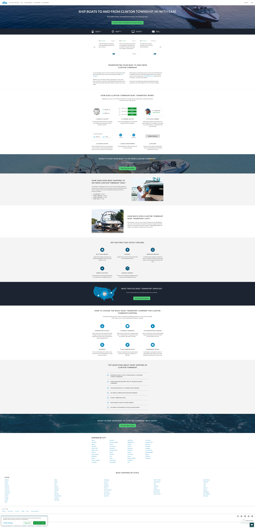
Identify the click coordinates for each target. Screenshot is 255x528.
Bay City (94, 452)
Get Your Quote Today (127, 425)
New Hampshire (108, 489)
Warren (147, 454)
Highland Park (131, 442)
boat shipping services (148, 76)
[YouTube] (248, 516)
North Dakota (157, 481)
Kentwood (130, 450)
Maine (55, 491)
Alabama (7, 479)
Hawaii (6, 499)
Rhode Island (157, 491)
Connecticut (7, 491)
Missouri (106, 481)
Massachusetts (57, 495)
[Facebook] (238, 516)
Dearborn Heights (114, 442)
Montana (106, 483)
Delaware (7, 493)
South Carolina (157, 493)
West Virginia (206, 493)
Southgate (147, 448)
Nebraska (106, 485)
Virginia (205, 489)
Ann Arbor (94, 446)
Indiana (56, 481)
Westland (147, 456)
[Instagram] (241, 516)
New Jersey (106, 491)
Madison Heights (132, 458)
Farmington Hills (113, 450)
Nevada (106, 487)
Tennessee (205, 481)
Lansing (129, 452)
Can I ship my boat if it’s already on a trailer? (124, 388)
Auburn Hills (94, 448)
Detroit (111, 444)
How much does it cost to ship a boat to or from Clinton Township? (126, 375)
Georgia (6, 497)
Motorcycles (10, 511)
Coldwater (94, 462)
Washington (206, 491)
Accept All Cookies (39, 523)
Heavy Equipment (35, 511)
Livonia (129, 456)
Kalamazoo (130, 448)
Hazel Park (130, 440)
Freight (22, 511)
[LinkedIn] (252, 516)
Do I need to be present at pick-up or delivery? (125, 407)
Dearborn (112, 440)
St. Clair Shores (148, 450)
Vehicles (4, 511)
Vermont (205, 487)
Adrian (93, 440)
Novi (129, 462)
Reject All (27, 523)
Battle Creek (95, 450)
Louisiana (56, 489)
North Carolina (157, 479)
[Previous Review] (94, 47)
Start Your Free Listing (127, 168)
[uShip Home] (4, 2)
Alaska (6, 481)
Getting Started (13, 2)
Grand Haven (113, 460)
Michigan (56, 497)
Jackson (129, 446)
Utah (204, 485)
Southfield (147, 446)
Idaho (6, 501)
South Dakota (206, 479)
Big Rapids (94, 456)
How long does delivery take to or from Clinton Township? (126, 382)
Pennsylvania (157, 489)
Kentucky (56, 487)
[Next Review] (160, 47)
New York (106, 495)
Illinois (55, 479)
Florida (6, 495)
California (7, 487)
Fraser (111, 458)
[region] (24, 521)
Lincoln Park (130, 454)
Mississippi (106, 479)
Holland (129, 444)
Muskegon (130, 460)
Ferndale (112, 454)
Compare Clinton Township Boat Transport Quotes (127, 22)
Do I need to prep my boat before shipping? (124, 392)
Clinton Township (96, 460)
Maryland (56, 493)
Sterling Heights (149, 452)
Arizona (6, 483)
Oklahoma (156, 485)
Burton (93, 458)
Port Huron (148, 440)
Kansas (56, 485)
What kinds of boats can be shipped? (122, 402)
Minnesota (56, 499)
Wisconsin (205, 495)
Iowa (55, 483)
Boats (27, 511)
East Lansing (112, 446)
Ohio (155, 483)
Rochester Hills (149, 442)
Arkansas (7, 485)
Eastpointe (112, 448)
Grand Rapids (113, 462)
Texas (204, 483)
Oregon (155, 487)
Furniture (17, 511)
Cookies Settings (8, 523)
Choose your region (247, 519)
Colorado (7, 489)
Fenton (111, 452)
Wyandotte (148, 458)
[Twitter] (245, 516)
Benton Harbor (95, 454)
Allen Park (94, 442)
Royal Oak (147, 444)
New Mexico (107, 493)
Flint (111, 456)
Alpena (93, 444)
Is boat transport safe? (118, 397)
